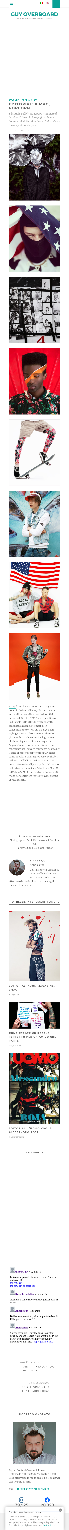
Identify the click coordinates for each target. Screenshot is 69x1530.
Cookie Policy (49, 1525)
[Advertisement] (34, 60)
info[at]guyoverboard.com (33, 1488)
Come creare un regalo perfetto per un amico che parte (32, 1036)
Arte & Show (30, 100)
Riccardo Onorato (37, 863)
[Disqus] (34, 1217)
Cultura (14, 100)
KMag (12, 706)
